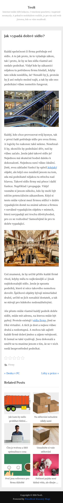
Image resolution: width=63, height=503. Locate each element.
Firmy (11, 364)
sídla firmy (39, 320)
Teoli (31, 7)
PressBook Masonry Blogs (37, 499)
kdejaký (52, 167)
